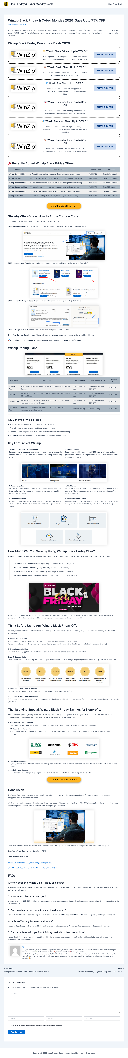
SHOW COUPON (105, 54)
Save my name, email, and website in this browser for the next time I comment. (37, 1025)
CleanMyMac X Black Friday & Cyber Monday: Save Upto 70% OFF (33, 868)
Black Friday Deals (115, 4)
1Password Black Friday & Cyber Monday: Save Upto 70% (30, 863)
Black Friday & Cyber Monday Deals (31, 4)
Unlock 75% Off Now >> (64, 206)
